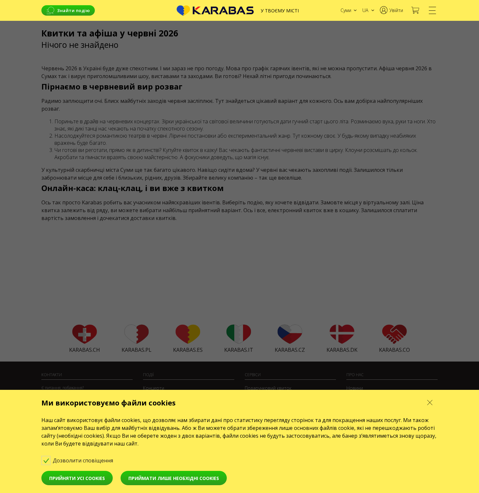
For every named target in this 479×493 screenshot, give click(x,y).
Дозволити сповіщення (83, 460)
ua (365, 10)
